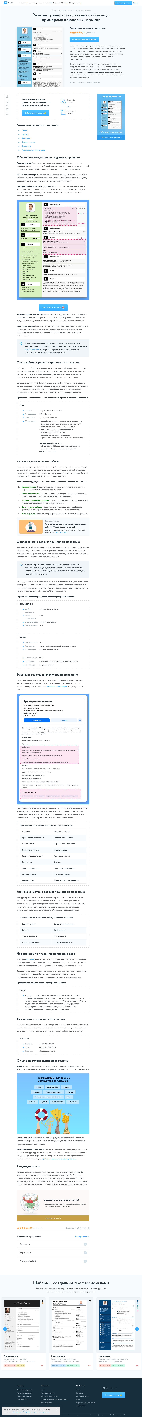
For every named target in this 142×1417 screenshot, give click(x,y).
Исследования (46, 1402)
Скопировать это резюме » (111, 137)
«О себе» (30, 959)
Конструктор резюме (25, 1390)
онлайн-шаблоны (32, 350)
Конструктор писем (24, 1393)
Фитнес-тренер (28, 142)
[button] (5, 1329)
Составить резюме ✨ (113, 1395)
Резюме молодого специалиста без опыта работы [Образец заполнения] (65, 525)
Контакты (79, 1393)
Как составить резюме (49, 1396)
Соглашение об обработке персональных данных (31, 1412)
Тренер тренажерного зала (33, 150)
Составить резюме (123, 3)
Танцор (25, 130)
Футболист (26, 138)
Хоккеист (25, 134)
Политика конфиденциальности (77, 1415)
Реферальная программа (85, 1402)
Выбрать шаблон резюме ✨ (35, 113)
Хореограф (26, 146)
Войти (135, 3)
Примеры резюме (47, 1393)
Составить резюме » (53, 1218)
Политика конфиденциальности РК (100, 1415)
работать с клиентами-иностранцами (59, 1159)
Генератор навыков (24, 1396)
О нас (78, 1390)
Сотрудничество (82, 1396)
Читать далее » (61, 532)
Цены (78, 1399)
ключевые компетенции (57, 687)
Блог (42, 1390)
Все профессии (82, 1236)
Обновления (81, 1406)
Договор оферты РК (119, 1415)
